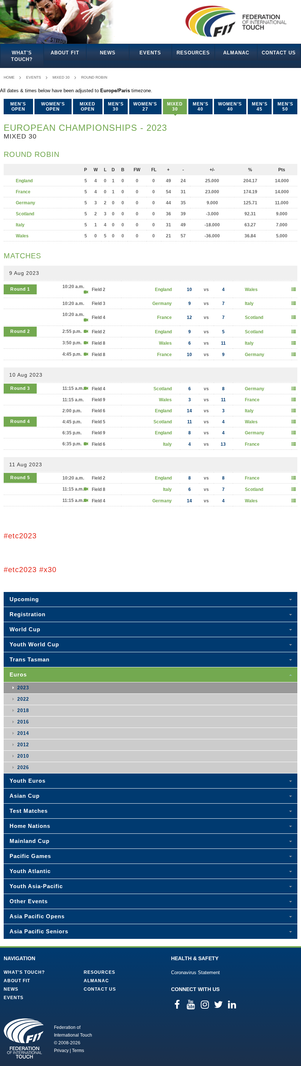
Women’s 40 (230, 106)
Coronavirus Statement (195, 972)
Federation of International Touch (24, 1038)
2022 (23, 699)
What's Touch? (22, 56)
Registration (28, 614)
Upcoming (24, 599)
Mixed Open (87, 106)
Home (9, 77)
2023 (23, 687)
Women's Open (53, 106)
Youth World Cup (34, 644)
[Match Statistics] (293, 289)
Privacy (61, 1050)
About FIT (65, 52)
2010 (23, 756)
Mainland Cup (30, 841)
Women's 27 (145, 106)
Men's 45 (260, 106)
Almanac (236, 52)
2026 (23, 767)
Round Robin (94, 77)
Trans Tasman (30, 659)
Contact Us (279, 52)
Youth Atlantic (30, 871)
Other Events (29, 901)
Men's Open (18, 106)
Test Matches (29, 811)
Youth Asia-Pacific (36, 886)
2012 (23, 744)
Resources (193, 52)
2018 (23, 710)
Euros (18, 674)
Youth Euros (28, 781)
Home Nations (30, 826)
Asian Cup (25, 796)
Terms (78, 1050)
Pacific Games (30, 856)
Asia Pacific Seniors (39, 931)
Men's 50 (285, 106)
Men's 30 (116, 106)
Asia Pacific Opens (37, 916)
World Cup (25, 629)
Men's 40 (200, 106)
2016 (23, 722)
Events (150, 52)
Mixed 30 (61, 77)
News (108, 52)
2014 (23, 733)
